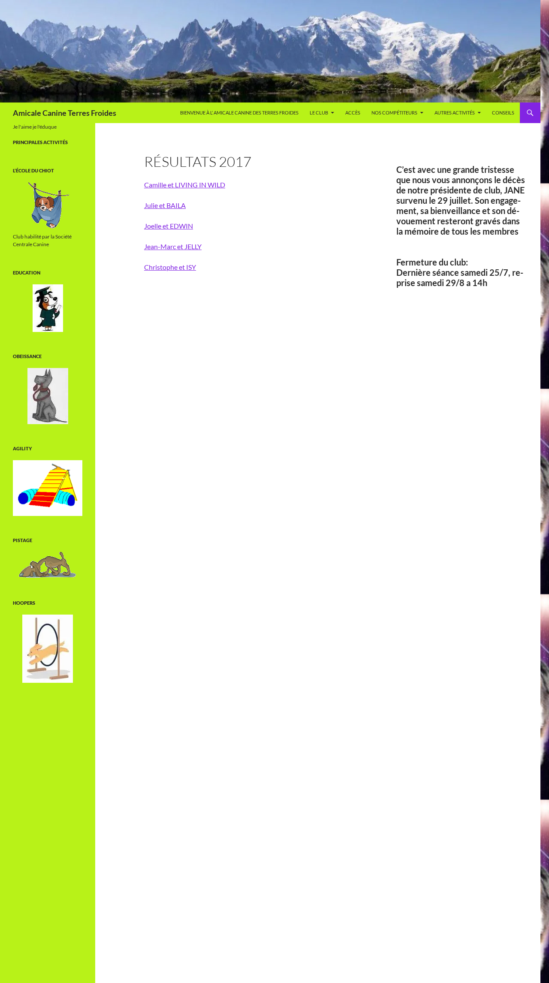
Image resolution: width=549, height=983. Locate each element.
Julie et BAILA (165, 205)
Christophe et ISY (170, 267)
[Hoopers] (47, 649)
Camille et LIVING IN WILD (184, 185)
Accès (352, 112)
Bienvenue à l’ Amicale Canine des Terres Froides (239, 112)
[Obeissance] (47, 396)
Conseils (503, 112)
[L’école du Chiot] (47, 206)
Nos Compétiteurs (394, 112)
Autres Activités (454, 112)
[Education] (47, 308)
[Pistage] (47, 565)
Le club (319, 112)
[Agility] (47, 488)
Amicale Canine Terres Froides (64, 113)
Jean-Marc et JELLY (173, 246)
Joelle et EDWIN (168, 226)
